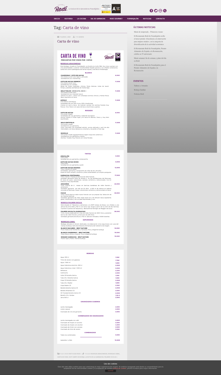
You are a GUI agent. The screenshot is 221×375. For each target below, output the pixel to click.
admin (81, 37)
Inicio (57, 19)
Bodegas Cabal (114, 354)
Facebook (151, 10)
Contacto (160, 19)
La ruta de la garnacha (94, 357)
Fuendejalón (132, 19)
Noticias (147, 19)
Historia (68, 19)
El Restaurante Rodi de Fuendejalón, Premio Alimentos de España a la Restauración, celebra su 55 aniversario (150, 51)
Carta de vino (68, 41)
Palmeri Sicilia (110, 357)
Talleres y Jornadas (141, 85)
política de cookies (119, 368)
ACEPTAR (110, 370)
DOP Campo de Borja (76, 357)
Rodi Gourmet (116, 19)
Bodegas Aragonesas (99, 354)
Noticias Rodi (75, 354)
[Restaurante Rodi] (88, 13)
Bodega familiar (140, 90)
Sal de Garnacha (98, 19)
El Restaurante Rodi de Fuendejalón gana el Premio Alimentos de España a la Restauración (150, 68)
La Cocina (81, 19)
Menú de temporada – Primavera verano (148, 32)
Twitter (156, 10)
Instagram (160, 10)
